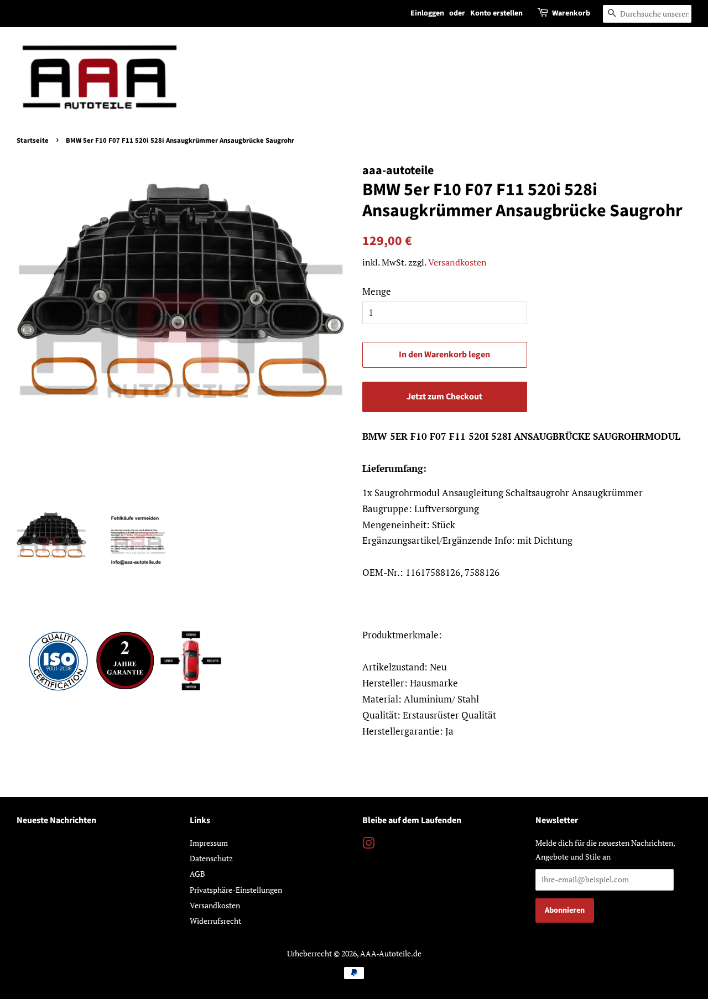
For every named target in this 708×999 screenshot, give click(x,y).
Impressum (209, 842)
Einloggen (427, 13)
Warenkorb (571, 13)
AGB (197, 873)
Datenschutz (211, 858)
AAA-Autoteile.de (390, 953)
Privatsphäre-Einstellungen (236, 889)
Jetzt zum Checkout (444, 397)
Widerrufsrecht (215, 920)
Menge (376, 291)
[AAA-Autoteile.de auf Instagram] (368, 845)
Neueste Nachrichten (56, 820)
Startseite (33, 140)
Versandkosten (457, 262)
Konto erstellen (496, 13)
